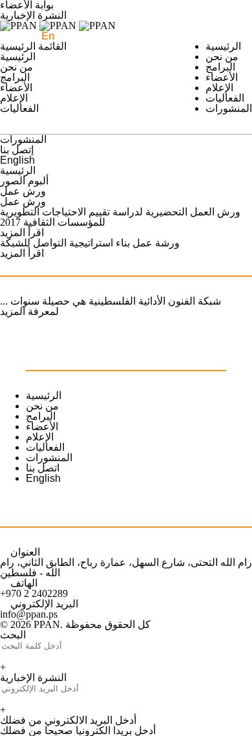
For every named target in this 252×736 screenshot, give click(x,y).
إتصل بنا (17, 149)
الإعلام (219, 87)
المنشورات (228, 108)
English (17, 160)
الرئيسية (223, 46)
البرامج (220, 66)
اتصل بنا (42, 467)
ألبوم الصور (24, 180)
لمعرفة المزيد (29, 311)
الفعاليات (224, 97)
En (48, 35)
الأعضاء (221, 77)
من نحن (221, 56)
